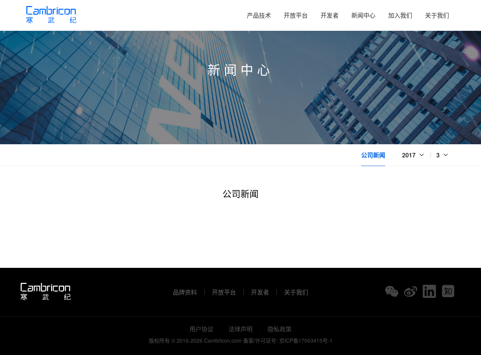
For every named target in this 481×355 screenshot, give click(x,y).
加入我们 (400, 15)
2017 (409, 155)
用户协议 (201, 329)
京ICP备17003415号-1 (306, 340)
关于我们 (437, 15)
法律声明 (240, 329)
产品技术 (259, 15)
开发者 (330, 15)
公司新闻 (373, 155)
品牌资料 (185, 292)
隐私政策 (280, 329)
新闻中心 (363, 15)
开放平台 (296, 15)
